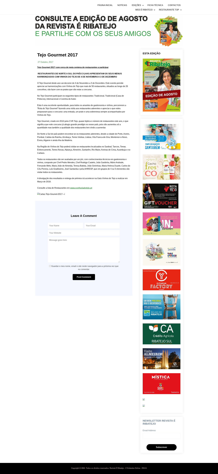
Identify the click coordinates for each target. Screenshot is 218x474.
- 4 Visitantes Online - (106, 468)
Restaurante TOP (169, 10)
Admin (144, 468)
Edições (136, 5)
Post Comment (84, 277)
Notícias (122, 5)
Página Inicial (105, 5)
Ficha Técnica (155, 5)
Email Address (149, 430)
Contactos (174, 5)
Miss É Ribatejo (144, 10)
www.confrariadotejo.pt (81, 188)
